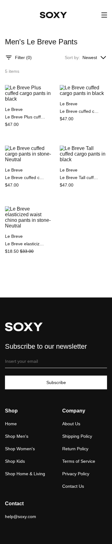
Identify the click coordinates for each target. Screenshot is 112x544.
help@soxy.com (20, 516)
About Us (71, 423)
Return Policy (75, 448)
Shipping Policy (77, 436)
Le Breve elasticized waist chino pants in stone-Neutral (25, 243)
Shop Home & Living (25, 473)
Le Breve (14, 109)
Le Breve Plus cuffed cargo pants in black (25, 116)
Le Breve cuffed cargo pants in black (80, 111)
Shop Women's (20, 448)
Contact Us (73, 486)
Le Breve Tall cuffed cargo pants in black (80, 177)
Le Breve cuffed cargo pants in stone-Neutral (25, 177)
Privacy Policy (75, 473)
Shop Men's (16, 436)
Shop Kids (15, 461)
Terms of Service (78, 461)
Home (11, 423)
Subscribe (56, 382)
